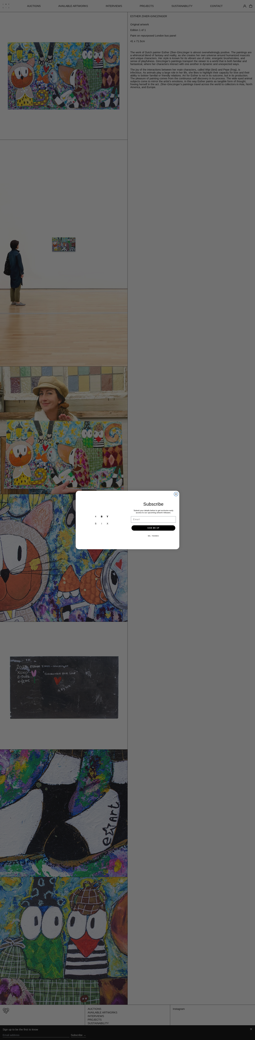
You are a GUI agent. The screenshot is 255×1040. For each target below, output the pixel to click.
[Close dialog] (176, 494)
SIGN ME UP (153, 528)
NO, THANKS (153, 536)
